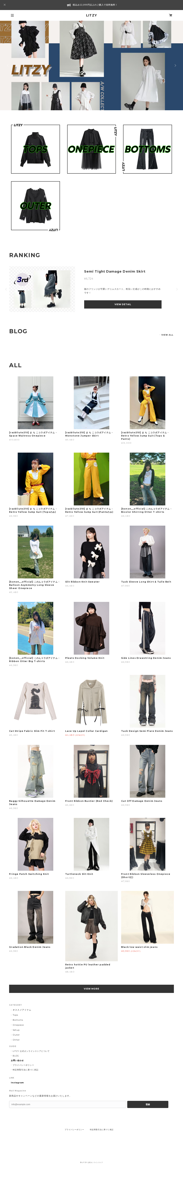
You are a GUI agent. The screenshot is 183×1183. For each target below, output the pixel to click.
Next (175, 65)
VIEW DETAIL (123, 304)
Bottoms (18, 1020)
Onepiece (18, 1025)
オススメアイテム (22, 1010)
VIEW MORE (91, 988)
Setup (16, 1030)
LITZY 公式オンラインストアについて (31, 1051)
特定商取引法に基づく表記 (25, 1069)
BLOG (16, 1055)
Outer (16, 1034)
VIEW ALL (167, 335)
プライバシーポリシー (23, 1065)
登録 (148, 1104)
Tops (15, 1015)
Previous (8, 65)
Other (16, 1039)
